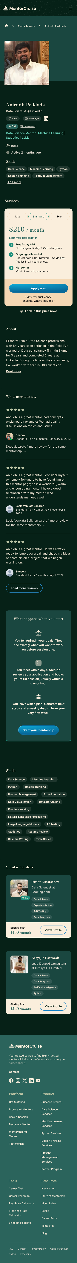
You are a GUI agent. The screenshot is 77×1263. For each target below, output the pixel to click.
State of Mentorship (53, 1195)
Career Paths (49, 1218)
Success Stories (51, 1101)
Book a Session (18, 1116)
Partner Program (51, 1169)
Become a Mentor (20, 1124)
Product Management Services (49, 1157)
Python (63, 168)
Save (14, 118)
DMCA (12, 1254)
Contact (14, 1071)
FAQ (11, 1248)
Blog (44, 1233)
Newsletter (48, 1188)
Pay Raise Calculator (21, 1203)
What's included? (44, 300)
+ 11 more (14, 182)
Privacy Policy (38, 1248)
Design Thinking (18, 175)
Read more (13, 371)
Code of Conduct (59, 1248)
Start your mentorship (38, 730)
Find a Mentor (26, 26)
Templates (47, 1225)
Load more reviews (24, 588)
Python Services (51, 1133)
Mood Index (48, 1203)
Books (45, 1210)
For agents (25, 1254)
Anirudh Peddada (55, 26)
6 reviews (28, 126)
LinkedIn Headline (20, 1222)
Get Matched (17, 1101)
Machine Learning (41, 168)
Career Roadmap (19, 1195)
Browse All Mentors (21, 1109)
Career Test (16, 1188)
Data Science (16, 168)
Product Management (48, 175)
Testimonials (16, 1143)
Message (34, 118)
